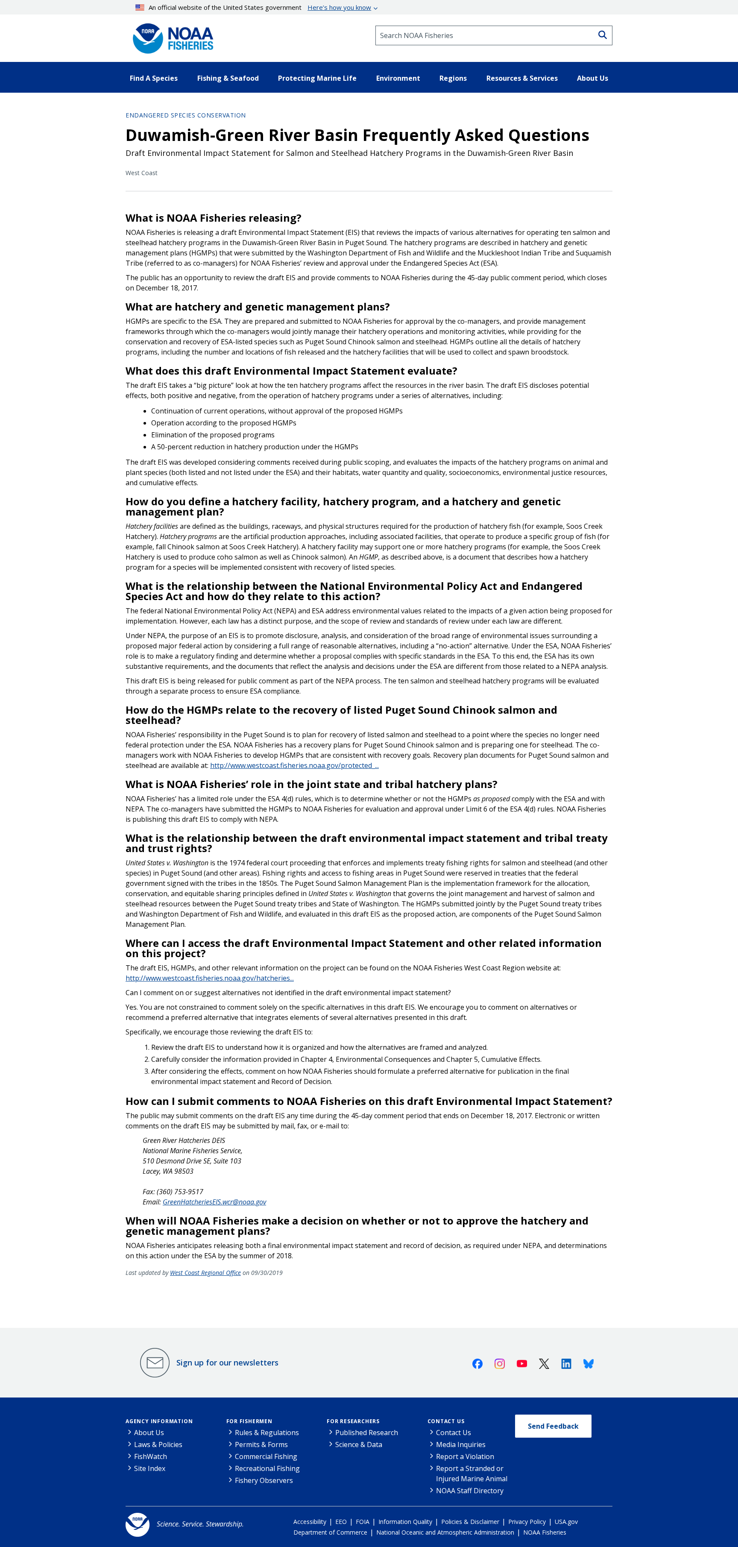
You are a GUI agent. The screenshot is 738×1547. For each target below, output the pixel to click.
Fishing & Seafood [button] (228, 78)
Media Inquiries (461, 1444)
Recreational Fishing (267, 1468)
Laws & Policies (158, 1444)
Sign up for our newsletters (227, 1362)
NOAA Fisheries (544, 1532)
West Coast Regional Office (205, 1273)
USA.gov (566, 1522)
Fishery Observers (264, 1480)
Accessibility (309, 1522)
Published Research (366, 1432)
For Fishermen (249, 1421)
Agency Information (159, 1421)
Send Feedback (553, 1426)
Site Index (149, 1468)
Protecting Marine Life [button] (317, 78)
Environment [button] (398, 78)
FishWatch (150, 1456)
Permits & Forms (261, 1444)
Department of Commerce (330, 1532)
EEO (341, 1522)
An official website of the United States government (260, 7)
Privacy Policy (527, 1522)
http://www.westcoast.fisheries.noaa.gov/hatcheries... (210, 978)
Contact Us (446, 1421)
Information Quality (405, 1522)
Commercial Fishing (266, 1456)
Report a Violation (465, 1456)
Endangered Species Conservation (186, 115)
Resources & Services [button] (522, 78)
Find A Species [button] (154, 78)
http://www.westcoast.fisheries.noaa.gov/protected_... (294, 765)
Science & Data (358, 1444)
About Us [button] (592, 78)
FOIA (362, 1522)
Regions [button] (453, 78)
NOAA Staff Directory (470, 1490)
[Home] (170, 35)
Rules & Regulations (267, 1432)
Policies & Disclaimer (470, 1522)
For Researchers (353, 1421)
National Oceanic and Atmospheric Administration (445, 1532)
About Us (149, 1432)
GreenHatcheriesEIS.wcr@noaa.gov (214, 1202)
